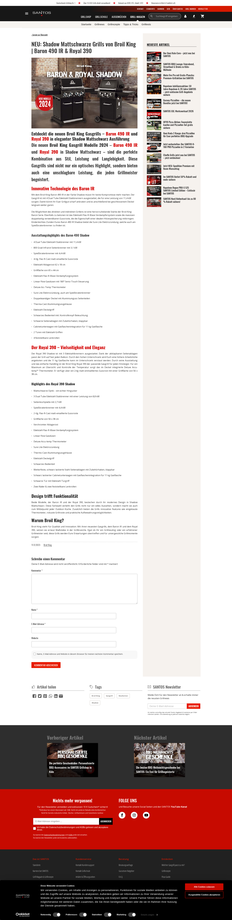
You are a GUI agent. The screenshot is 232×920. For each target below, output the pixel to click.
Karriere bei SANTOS (40, 870)
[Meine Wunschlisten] (194, 16)
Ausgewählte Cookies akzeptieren (204, 895)
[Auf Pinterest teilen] (45, 696)
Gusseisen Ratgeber (126, 870)
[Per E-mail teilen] (61, 695)
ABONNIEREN (105, 821)
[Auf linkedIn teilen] (56, 696)
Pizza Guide (166, 876)
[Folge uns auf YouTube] (149, 815)
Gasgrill (109, 696)
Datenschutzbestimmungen (54, 835)
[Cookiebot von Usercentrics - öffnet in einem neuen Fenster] (23, 915)
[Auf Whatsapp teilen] (50, 696)
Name (34, 609)
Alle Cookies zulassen (204, 887)
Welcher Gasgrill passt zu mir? (173, 865)
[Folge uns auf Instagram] (137, 815)
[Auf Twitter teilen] (39, 696)
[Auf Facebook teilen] (34, 696)
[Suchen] (151, 16)
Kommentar (36, 570)
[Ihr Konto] (185, 16)
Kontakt (140, 8)
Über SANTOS (178, 8)
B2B (168, 8)
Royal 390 (40, 139)
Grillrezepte (166, 870)
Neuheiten (123, 696)
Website (34, 638)
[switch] (83, 914)
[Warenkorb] (203, 16)
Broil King (48, 545)
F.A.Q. (121, 876)
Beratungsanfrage (126, 865)
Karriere (160, 8)
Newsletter (203, 8)
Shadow (95, 703)
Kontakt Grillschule (83, 870)
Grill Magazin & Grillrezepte (43, 876)
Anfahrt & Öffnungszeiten (85, 876)
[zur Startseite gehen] (42, 13)
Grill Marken (190, 8)
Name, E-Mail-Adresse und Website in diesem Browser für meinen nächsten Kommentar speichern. (80, 654)
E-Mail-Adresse (38, 624)
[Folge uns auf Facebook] (125, 815)
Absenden (194, 706)
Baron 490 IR (118, 133)
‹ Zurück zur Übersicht (39, 34)
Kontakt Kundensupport (85, 865)
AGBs (70, 835)
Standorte (150, 8)
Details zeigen (147, 915)
